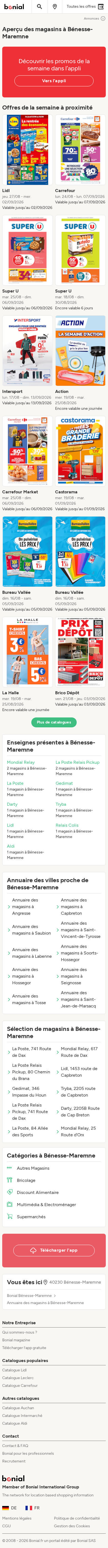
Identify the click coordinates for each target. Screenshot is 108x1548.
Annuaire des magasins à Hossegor (25, 976)
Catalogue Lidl (14, 1370)
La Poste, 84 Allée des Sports (30, 1131)
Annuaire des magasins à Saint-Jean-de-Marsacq (78, 999)
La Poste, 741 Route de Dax (31, 1052)
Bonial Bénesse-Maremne (29, 1296)
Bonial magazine (16, 1340)
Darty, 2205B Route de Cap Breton (80, 1112)
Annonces (91, 18)
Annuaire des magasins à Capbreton (74, 906)
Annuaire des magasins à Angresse (25, 906)
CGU (6, 1526)
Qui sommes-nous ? (19, 1332)
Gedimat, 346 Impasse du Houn (29, 1092)
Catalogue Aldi (14, 1423)
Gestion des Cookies (72, 1526)
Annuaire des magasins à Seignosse (74, 976)
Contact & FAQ (15, 1445)
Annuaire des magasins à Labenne (32, 953)
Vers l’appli (54, 80)
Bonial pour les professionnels (28, 1453)
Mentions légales (17, 1518)
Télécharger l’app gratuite (24, 1347)
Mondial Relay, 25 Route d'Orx (78, 1131)
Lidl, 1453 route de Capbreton (79, 1072)
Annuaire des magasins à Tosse (29, 999)
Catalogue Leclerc (18, 1378)
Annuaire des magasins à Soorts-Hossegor (79, 953)
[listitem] (27, 163)
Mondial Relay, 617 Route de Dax (79, 1052)
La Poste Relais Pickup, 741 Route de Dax (30, 1111)
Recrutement (13, 1461)
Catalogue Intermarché (22, 1415)
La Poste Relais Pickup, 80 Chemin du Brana (31, 1072)
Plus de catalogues (54, 722)
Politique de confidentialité (77, 1518)
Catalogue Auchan (18, 1408)
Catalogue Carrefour (20, 1385)
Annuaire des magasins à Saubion (31, 930)
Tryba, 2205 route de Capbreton (78, 1092)
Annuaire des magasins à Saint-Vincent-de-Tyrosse (81, 930)
